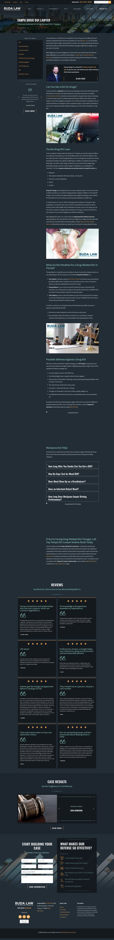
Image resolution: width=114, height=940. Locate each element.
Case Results (7, 2)
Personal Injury (77, 9)
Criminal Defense (53, 9)
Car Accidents (90, 9)
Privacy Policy (72, 932)
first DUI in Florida (74, 279)
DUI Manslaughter (24, 62)
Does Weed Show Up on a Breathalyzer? (67, 481)
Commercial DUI (23, 50)
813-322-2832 (86, 2)
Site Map (64, 932)
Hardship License (24, 74)
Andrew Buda (50, 556)
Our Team (39, 9)
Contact (77, 55)
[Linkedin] (28, 916)
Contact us (86, 67)
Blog (21, 2)
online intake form (60, 564)
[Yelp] (24, 916)
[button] (19, 97)
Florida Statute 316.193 (53, 96)
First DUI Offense (23, 46)
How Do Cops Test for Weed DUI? (63, 473)
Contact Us (103, 9)
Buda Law (84, 41)
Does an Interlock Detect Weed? (63, 489)
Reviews (15, 2)
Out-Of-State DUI (24, 66)
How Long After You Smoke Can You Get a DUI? (70, 466)
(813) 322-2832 (74, 407)
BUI (20, 70)
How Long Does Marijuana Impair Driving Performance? (67, 498)
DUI (65, 9)
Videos (26, 2)
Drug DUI (21, 54)
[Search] (109, 2)
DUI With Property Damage (26, 58)
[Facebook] (20, 916)
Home (29, 9)
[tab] (72, 465)
